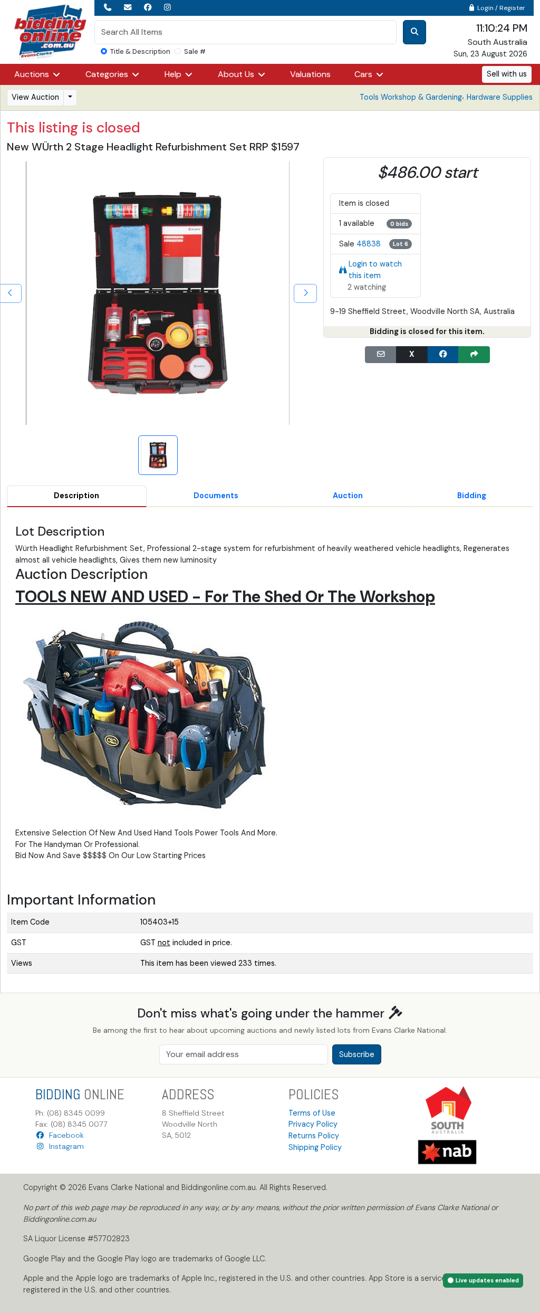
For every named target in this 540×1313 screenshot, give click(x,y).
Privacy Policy (313, 1124)
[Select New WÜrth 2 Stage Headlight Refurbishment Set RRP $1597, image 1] (158, 455)
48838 (368, 244)
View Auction (35, 97)
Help (174, 74)
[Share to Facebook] (443, 354)
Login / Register (500, 8)
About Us (237, 74)
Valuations (310, 74)
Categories (107, 74)
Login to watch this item (375, 269)
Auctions (32, 74)
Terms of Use (311, 1113)
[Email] (381, 354)
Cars (364, 74)
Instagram (64, 1146)
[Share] (474, 354)
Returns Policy (313, 1135)
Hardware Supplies (500, 97)
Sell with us (507, 74)
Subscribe (356, 1054)
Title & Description (140, 51)
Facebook (64, 1135)
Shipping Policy (315, 1147)
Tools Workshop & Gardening (411, 97)
